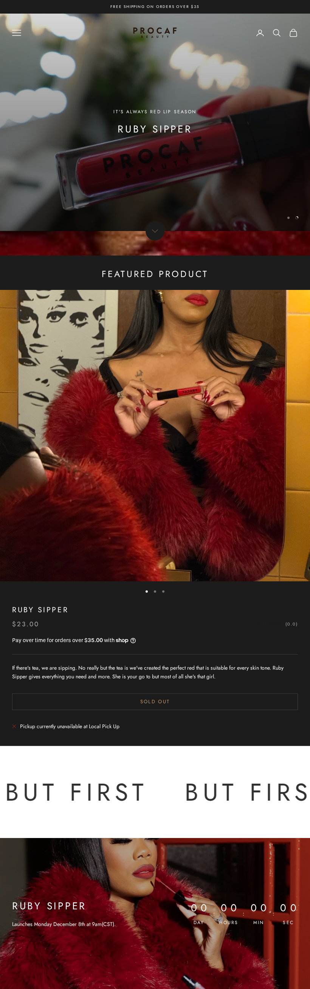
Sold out (155, 701)
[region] (155, 122)
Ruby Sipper (40, 609)
